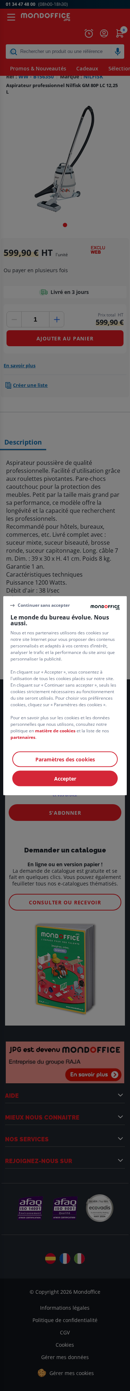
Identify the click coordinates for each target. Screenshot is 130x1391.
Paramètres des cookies (65, 759)
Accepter (65, 778)
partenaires (22, 737)
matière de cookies (55, 730)
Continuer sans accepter (44, 605)
